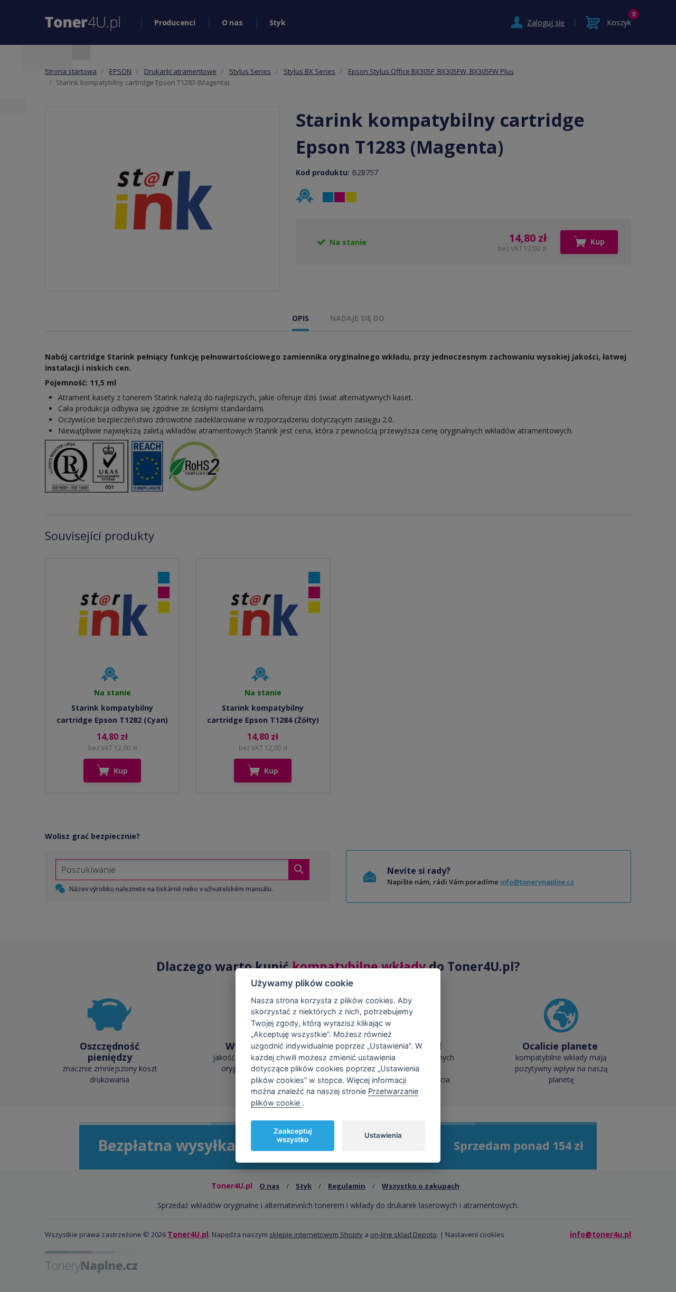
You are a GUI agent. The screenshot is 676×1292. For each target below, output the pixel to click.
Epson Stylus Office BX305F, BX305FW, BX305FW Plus (431, 71)
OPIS (300, 318)
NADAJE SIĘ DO (357, 318)
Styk (277, 22)
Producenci (174, 22)
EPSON (120, 71)
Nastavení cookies (474, 1234)
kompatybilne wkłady (359, 966)
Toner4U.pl (188, 1234)
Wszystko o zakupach (420, 1186)
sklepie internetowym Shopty (316, 1234)
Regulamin (346, 1186)
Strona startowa (71, 71)
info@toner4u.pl (600, 1234)
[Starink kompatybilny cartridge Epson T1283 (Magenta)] (162, 199)
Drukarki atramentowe (180, 71)
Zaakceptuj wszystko (293, 1135)
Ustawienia (383, 1135)
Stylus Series (250, 71)
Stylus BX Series (309, 71)
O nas (232, 22)
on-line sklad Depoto (403, 1234)
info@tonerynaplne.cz (537, 882)
